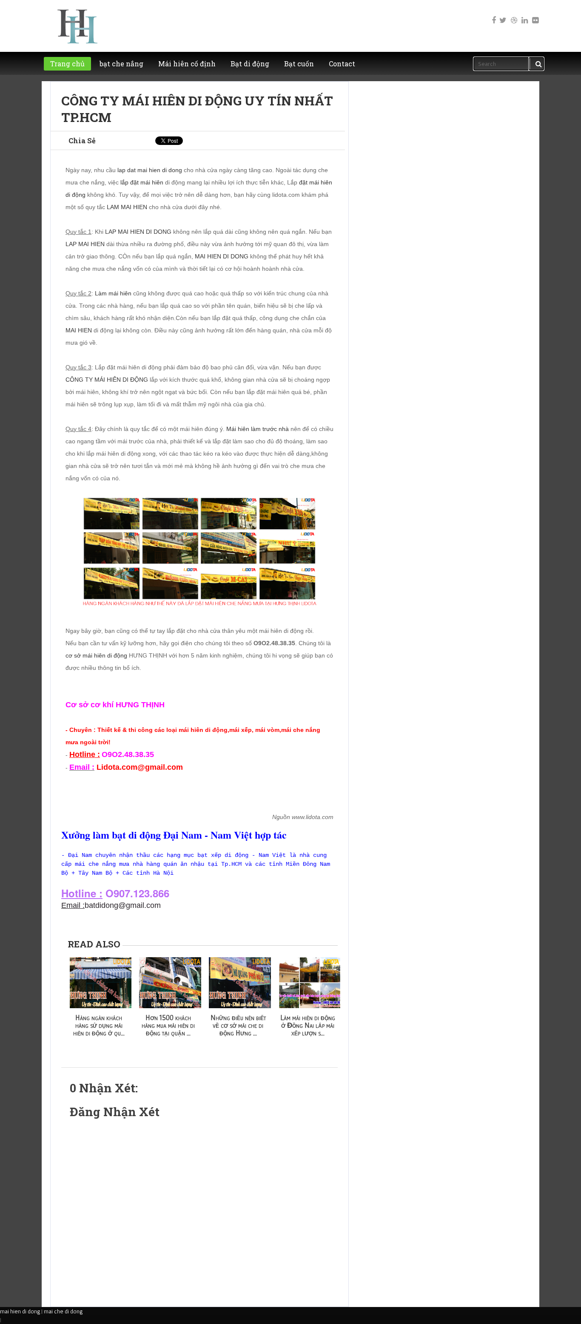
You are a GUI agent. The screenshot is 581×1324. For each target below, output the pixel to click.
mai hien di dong (20, 1311)
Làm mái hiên (113, 293)
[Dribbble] (513, 14)
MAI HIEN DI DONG (221, 256)
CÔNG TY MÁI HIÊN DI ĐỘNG (107, 379)
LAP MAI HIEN (85, 244)
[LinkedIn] (524, 14)
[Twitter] (503, 14)
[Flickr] (534, 14)
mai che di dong (63, 1311)
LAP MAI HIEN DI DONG (138, 231)
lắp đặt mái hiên (141, 182)
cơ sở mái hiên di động (96, 655)
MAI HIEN (79, 330)
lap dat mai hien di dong (149, 170)
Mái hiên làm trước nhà (257, 428)
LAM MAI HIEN (127, 207)
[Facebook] (492, 14)
